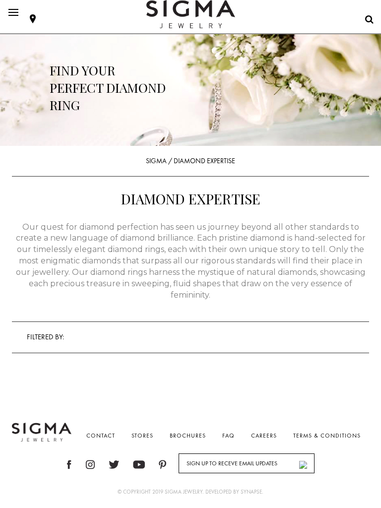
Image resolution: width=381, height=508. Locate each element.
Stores (142, 436)
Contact (100, 436)
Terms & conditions (327, 436)
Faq (228, 436)
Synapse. (252, 491)
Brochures (188, 436)
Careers (264, 436)
